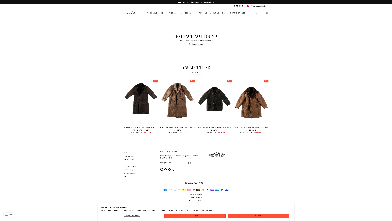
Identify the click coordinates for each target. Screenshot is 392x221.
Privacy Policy (128, 170)
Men (162, 13)
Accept (195, 216)
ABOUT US (214, 13)
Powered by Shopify (196, 197)
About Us (127, 176)
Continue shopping (196, 44)
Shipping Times (129, 159)
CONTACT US (128, 156)
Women (173, 13)
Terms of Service (129, 173)
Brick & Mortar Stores (233, 13)
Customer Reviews (130, 166)
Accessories (188, 13)
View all (196, 72)
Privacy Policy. (206, 210)
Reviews (203, 13)
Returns (126, 163)
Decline (258, 216)
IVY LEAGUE (152, 13)
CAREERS (127, 153)
